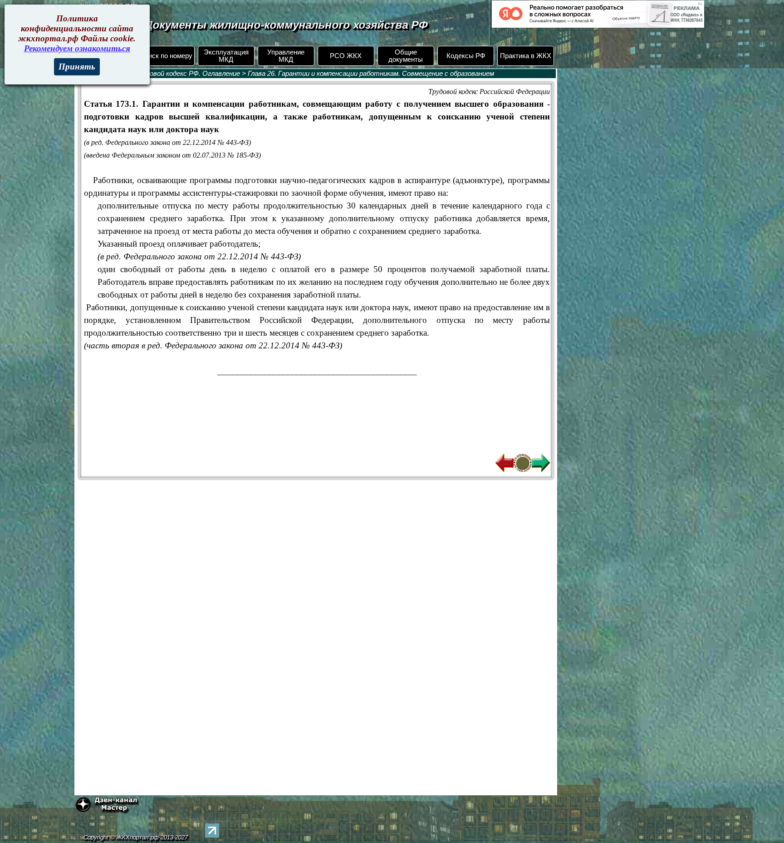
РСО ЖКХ (346, 56)
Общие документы (405, 56)
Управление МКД (285, 56)
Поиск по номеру (166, 56)
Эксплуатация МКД (226, 56)
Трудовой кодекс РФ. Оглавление (187, 73)
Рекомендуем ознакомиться (77, 48)
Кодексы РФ (465, 56)
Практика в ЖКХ (525, 56)
